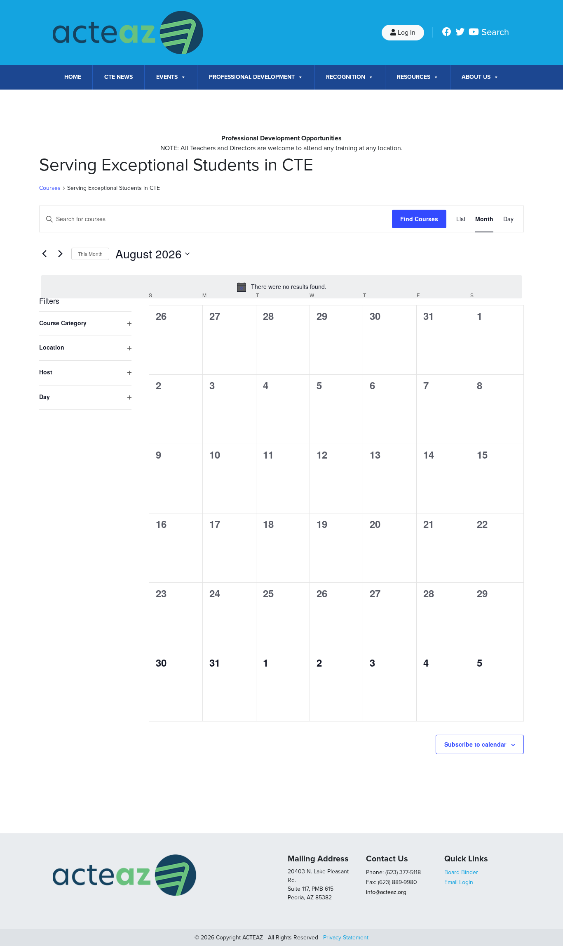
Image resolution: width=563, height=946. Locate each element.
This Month (90, 253)
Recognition (345, 76)
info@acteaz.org (386, 892)
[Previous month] (44, 254)
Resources (413, 76)
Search (495, 32)
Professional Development (252, 76)
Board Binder (461, 872)
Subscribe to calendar (475, 744)
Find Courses (419, 219)
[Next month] (60, 254)
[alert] (281, 286)
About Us (476, 76)
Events (167, 76)
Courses (50, 188)
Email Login (458, 882)
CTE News (118, 76)
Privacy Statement (345, 937)
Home (72, 76)
